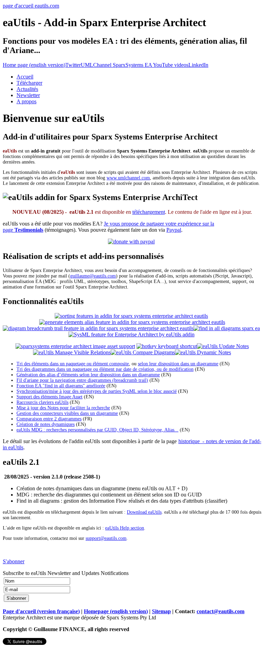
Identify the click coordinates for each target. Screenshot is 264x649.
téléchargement (148, 212)
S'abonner (13, 561)
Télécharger (29, 83)
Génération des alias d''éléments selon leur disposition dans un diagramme (88, 374)
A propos (26, 101)
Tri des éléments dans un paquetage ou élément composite (72, 363)
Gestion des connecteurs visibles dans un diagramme (67, 413)
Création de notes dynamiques (45, 424)
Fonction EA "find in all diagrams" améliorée (60, 385)
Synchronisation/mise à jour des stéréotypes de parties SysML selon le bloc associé (96, 391)
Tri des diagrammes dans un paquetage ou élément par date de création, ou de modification (105, 369)
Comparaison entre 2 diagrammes (48, 418)
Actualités (27, 89)
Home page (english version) (34, 65)
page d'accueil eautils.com (31, 6)
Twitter (73, 65)
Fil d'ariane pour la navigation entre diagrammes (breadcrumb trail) (82, 380)
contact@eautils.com (220, 611)
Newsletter (28, 95)
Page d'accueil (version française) (41, 611)
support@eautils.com (106, 538)
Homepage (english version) (116, 611)
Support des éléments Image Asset (49, 396)
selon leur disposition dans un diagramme (178, 363)
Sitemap (161, 611)
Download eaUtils (144, 512)
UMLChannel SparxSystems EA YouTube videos (134, 65)
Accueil (24, 77)
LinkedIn (198, 65)
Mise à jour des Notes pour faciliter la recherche (63, 407)
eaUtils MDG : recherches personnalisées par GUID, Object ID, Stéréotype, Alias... (97, 429)
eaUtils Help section (124, 528)
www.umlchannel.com (128, 177)
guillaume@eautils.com (93, 276)
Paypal (173, 230)
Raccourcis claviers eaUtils (42, 402)
